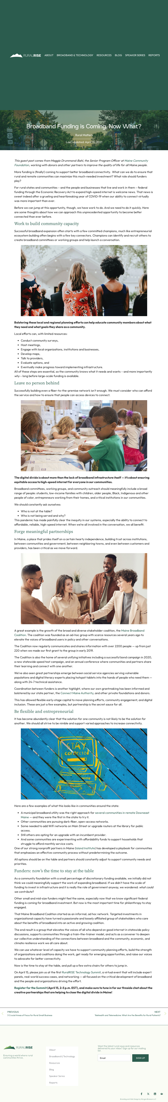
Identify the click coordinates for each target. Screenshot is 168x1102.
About (48, 55)
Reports (154, 55)
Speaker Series (135, 55)
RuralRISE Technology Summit (81, 972)
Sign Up (140, 1058)
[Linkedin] (155, 1094)
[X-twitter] (148, 1094)
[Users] (162, 1094)
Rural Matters (84, 135)
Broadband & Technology (75, 55)
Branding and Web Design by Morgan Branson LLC (138, 1099)
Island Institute (85, 848)
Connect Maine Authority (77, 693)
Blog (118, 55)
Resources (104, 55)
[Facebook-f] (142, 1094)
